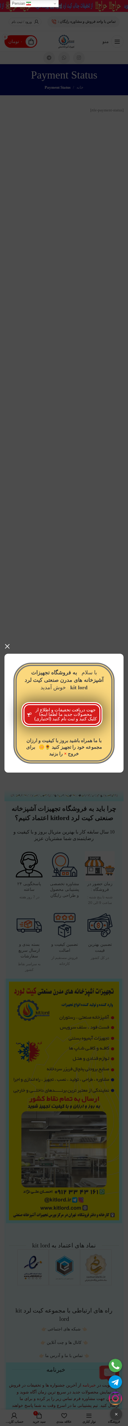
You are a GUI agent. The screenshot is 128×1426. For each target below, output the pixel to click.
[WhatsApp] (115, 1365)
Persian (19, 3)
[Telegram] (115, 1382)
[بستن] (7, 646)
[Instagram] (115, 1398)
